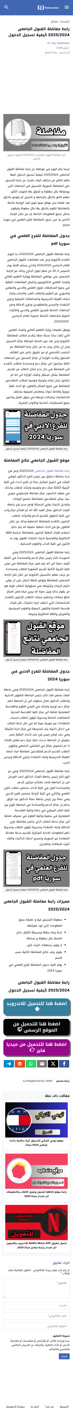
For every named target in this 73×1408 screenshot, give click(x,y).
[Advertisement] (36, 86)
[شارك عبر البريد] (42, 1064)
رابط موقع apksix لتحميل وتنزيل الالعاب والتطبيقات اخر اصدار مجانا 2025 (36, 1194)
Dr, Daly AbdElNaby (58, 43)
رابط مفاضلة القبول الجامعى (52, 470)
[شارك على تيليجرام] (9, 1064)
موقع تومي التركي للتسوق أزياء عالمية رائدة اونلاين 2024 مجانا (36, 1142)
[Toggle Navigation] (67, 7)
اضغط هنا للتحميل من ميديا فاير (36, 1047)
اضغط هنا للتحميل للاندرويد (36, 1003)
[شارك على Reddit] (20, 1064)
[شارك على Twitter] (53, 1064)
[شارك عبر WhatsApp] (31, 1064)
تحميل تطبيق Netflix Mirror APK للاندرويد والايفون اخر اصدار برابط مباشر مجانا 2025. (36, 1245)
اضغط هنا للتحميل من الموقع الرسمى (36, 1027)
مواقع (54, 21)
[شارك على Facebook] (64, 1064)
